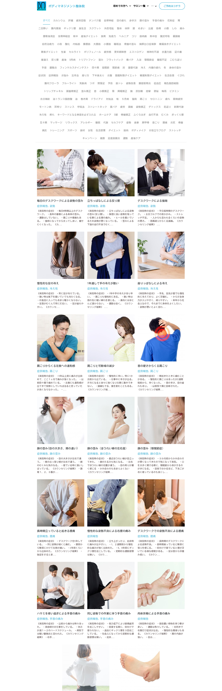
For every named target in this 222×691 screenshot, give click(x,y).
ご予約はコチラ (172, 6)
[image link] (41, 6)
